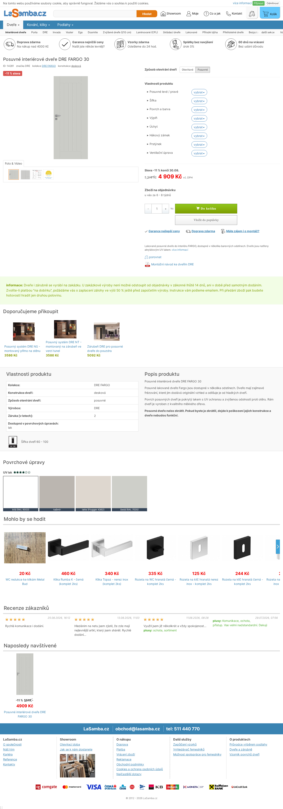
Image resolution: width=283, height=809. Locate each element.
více (242, 3)
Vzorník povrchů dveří (244, 754)
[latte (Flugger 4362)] (93, 493)
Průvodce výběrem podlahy (248, 744)
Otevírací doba (70, 744)
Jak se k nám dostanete (76, 749)
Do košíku (208, 208)
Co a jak (215, 13)
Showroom (173, 13)
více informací (180, 249)
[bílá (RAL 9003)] (20, 493)
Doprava (122, 744)
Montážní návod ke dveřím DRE (172, 264)
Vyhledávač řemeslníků (188, 749)
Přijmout (258, 3)
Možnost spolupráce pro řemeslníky (197, 754)
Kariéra (8, 754)
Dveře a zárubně (241, 749)
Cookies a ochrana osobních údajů (139, 769)
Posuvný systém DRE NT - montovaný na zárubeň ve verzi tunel (63, 346)
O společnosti (12, 744)
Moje (194, 13)
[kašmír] (57, 493)
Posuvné (203, 69)
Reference (10, 759)
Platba (120, 749)
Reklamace (123, 759)
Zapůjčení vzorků (185, 744)
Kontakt (236, 13)
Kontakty (9, 764)
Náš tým (9, 749)
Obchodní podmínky (130, 764)
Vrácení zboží (125, 754)
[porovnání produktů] (252, 12)
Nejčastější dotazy (129, 774)
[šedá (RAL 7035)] (129, 493)
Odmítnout (273, 3)
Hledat (146, 14)
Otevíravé (187, 69)
